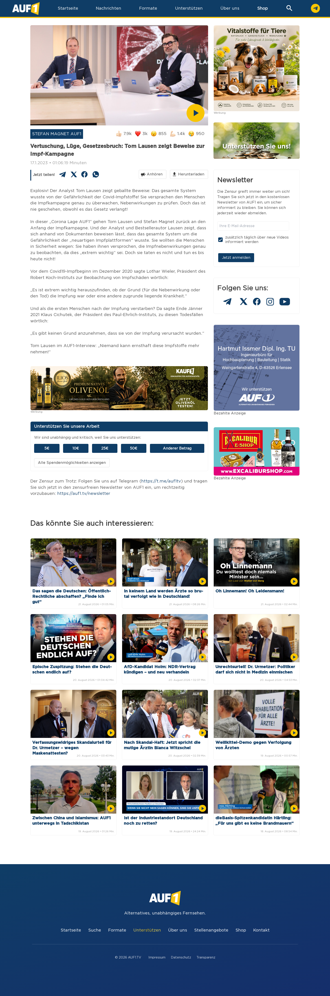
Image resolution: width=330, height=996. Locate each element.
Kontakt (261, 930)
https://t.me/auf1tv (161, 481)
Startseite (71, 930)
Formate (117, 930)
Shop (262, 8)
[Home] (26, 8)
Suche (94, 930)
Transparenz (205, 957)
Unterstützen (147, 930)
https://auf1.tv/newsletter (83, 493)
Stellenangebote (211, 930)
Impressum (156, 957)
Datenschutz (181, 957)
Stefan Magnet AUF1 (56, 134)
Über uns (177, 930)
